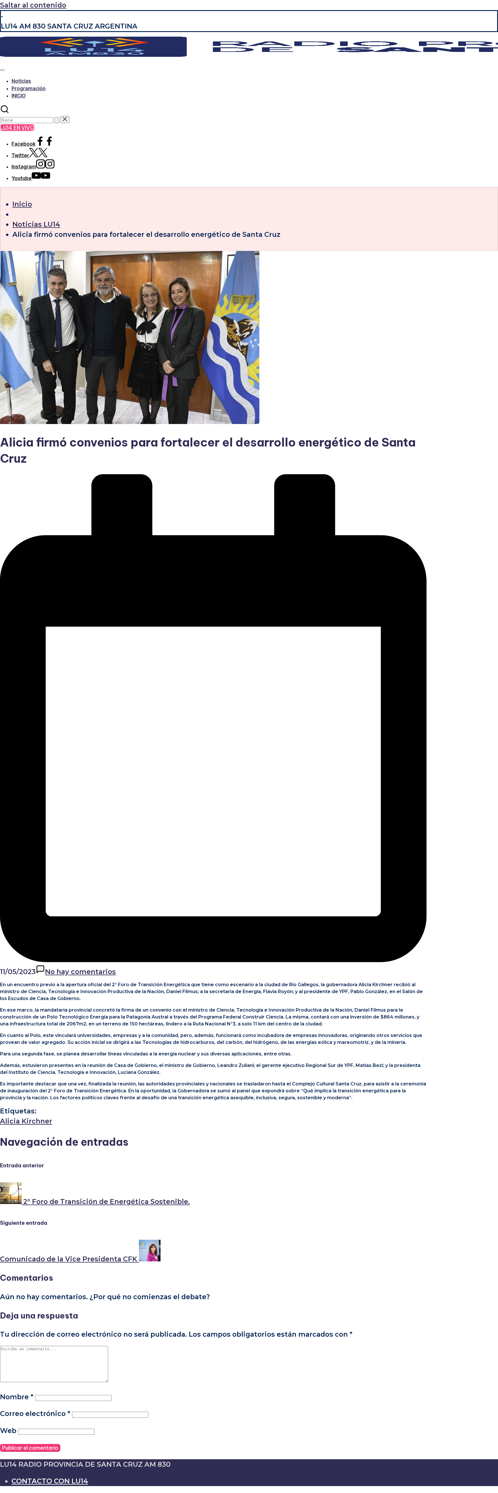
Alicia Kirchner (26, 1121)
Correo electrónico (35, 1413)
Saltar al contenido (33, 5)
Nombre (16, 1397)
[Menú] (2, 70)
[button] (56, 120)
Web (8, 1430)
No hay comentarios (80, 971)
